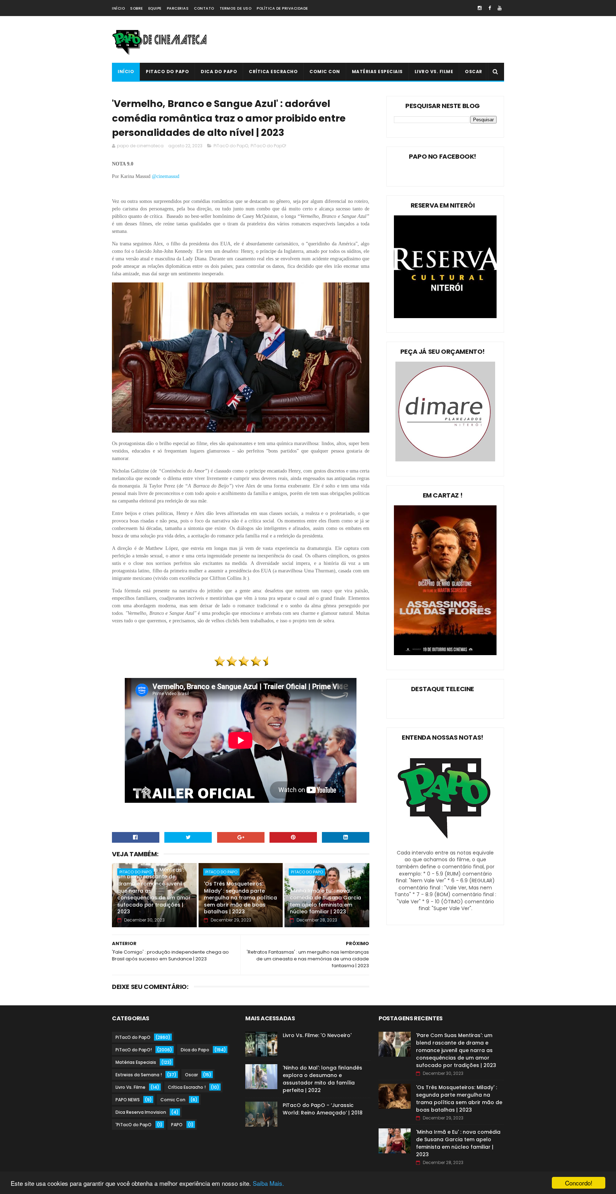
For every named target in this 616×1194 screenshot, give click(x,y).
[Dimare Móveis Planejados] (445, 459)
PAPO (177, 1125)
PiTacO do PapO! (268, 146)
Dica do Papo (219, 71)
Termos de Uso (236, 8)
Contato (204, 8)
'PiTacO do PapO (133, 1125)
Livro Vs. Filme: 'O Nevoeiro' (317, 1035)
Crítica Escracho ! (187, 1087)
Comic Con (324, 71)
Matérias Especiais (377, 71)
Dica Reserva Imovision (140, 1112)
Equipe (154, 8)
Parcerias (178, 8)
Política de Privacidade (282, 8)
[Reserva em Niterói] (445, 316)
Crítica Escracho (273, 71)
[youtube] (499, 8)
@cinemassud (166, 176)
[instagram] (479, 8)
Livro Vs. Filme (434, 71)
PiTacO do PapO (167, 71)
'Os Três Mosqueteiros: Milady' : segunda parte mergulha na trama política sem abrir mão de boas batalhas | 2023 (240, 897)
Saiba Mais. (268, 1183)
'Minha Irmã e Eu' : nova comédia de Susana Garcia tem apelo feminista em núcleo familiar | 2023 (325, 901)
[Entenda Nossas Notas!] (445, 845)
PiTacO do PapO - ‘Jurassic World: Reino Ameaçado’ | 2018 (323, 1109)
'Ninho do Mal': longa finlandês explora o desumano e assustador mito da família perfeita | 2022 (322, 1079)
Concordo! (578, 1182)
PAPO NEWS (127, 1100)
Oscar (473, 71)
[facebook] (489, 8)
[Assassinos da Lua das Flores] (445, 653)
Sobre (136, 8)
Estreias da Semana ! (138, 1075)
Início (118, 8)
